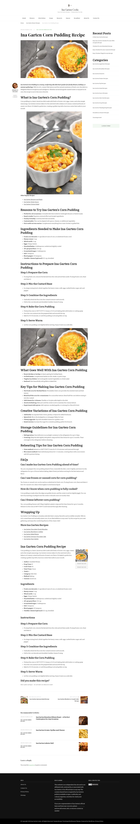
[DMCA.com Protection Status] (93, 785)
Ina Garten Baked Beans (31, 534)
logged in (32, 765)
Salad (24, 18)
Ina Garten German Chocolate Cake (35, 536)
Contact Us (96, 18)
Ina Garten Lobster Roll (45, 743)
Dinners (32, 18)
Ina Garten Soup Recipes (100, 103)
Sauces (68, 18)
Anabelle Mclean (15, 91)
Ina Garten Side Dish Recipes (101, 98)
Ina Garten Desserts (98, 73)
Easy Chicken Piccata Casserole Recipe (104, 50)
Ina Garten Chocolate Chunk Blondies (36, 529)
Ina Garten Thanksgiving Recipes (102, 107)
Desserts (59, 18)
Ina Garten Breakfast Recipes (101, 69)
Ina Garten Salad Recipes (100, 88)
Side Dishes (42, 18)
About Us (86, 18)
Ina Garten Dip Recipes (99, 83)
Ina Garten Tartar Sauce (31, 202)
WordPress (91, 821)
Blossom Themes (76, 821)
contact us (80, 806)
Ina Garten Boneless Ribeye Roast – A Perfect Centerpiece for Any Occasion (53, 718)
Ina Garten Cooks (70, 9)
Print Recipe (81, 563)
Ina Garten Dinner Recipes (44, 29)
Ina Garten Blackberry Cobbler (33, 532)
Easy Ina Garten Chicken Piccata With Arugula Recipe (103, 41)
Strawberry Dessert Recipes (101, 112)
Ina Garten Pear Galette (31, 539)
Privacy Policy (25, 791)
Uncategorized (97, 117)
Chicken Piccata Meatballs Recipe (102, 46)
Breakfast (77, 18)
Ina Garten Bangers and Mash (33, 199)
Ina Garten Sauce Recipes (100, 93)
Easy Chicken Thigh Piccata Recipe (103, 53)
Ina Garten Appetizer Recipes (101, 64)
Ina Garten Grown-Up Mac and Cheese (50, 730)
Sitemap (23, 795)
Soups (51, 18)
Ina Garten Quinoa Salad (31, 204)
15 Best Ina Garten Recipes (100, 37)
